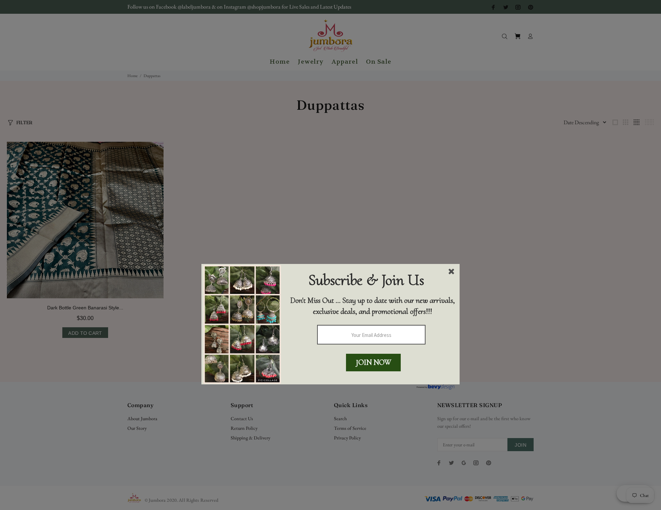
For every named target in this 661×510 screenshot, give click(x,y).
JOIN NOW (373, 362)
